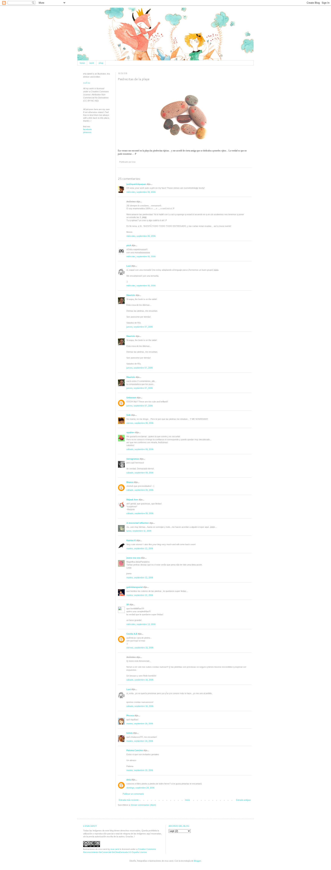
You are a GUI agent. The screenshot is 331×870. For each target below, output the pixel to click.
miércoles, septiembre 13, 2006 (141, 624)
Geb (128, 415)
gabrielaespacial (134, 587)
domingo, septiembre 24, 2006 (140, 788)
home (82, 63)
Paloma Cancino (134, 750)
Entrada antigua (243, 800)
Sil (127, 604)
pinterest (87, 132)
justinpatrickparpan (136, 184)
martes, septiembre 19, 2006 (139, 723)
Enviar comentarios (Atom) (143, 805)
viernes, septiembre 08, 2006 (139, 423)
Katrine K (131, 540)
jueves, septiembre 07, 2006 (139, 327)
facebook (87, 129)
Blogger (197, 861)
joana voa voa (133, 558)
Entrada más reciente (129, 800)
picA (128, 245)
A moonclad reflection (137, 523)
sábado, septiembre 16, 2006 (139, 680)
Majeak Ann (132, 499)
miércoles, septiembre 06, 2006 (141, 192)
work (91, 63)
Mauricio (130, 295)
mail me (86, 82)
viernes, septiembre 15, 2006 (139, 647)
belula (129, 733)
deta (128, 780)
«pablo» (130, 432)
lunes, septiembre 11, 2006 (138, 531)
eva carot (115, 849)
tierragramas (132, 459)
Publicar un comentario (133, 794)
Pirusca (130, 715)
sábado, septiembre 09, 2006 (139, 449)
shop (101, 63)
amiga (193, 150)
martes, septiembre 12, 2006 (139, 548)
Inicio (187, 800)
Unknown (131, 397)
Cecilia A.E (131, 634)
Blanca (129, 482)
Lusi (128, 266)
